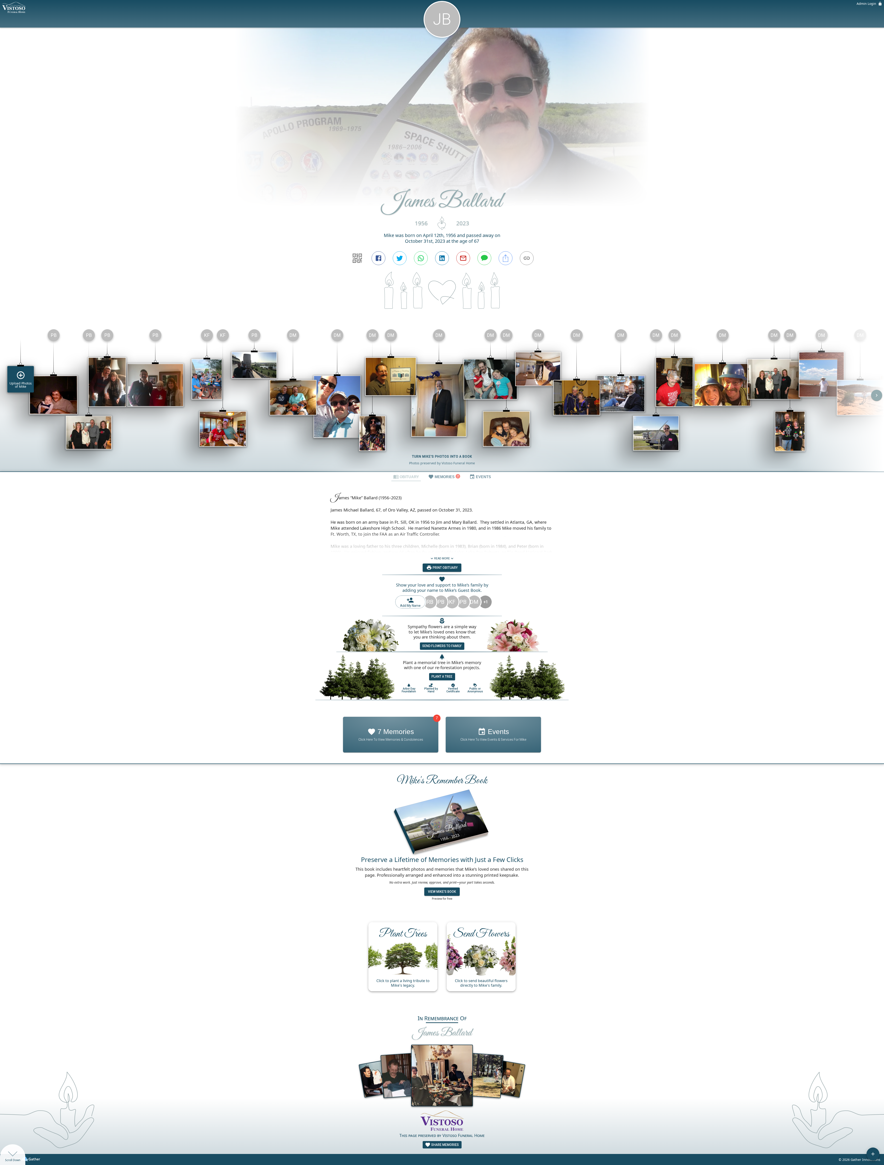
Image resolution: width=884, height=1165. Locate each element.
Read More (442, 558)
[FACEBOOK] (378, 258)
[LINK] (527, 258)
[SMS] (484, 258)
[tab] (406, 476)
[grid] (442, 398)
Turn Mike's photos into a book (442, 456)
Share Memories (444, 1145)
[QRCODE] (357, 258)
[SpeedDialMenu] (873, 1154)
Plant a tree (441, 676)
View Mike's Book (442, 891)
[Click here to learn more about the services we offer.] (442, 1121)
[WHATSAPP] (421, 258)
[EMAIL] (463, 258)
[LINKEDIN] (442, 258)
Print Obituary (445, 567)
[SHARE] (505, 258)
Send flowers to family (442, 646)
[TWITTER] (400, 258)
